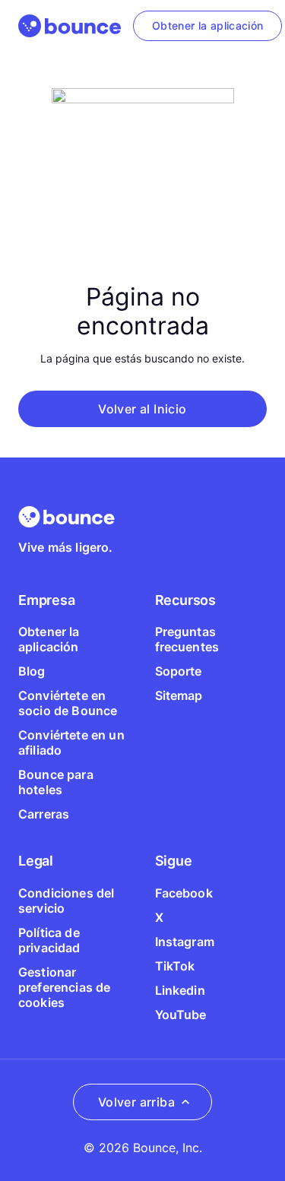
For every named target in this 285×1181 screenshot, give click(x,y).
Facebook (184, 893)
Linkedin (180, 990)
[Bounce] (69, 25)
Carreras (43, 814)
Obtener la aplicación (49, 639)
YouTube (181, 1014)
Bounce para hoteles (55, 782)
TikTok (175, 966)
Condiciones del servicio (66, 900)
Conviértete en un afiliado (71, 742)
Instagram (184, 941)
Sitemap (179, 695)
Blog (32, 671)
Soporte (178, 671)
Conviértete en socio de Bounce (67, 703)
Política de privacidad (49, 940)
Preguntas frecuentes (187, 639)
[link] (207, 26)
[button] (142, 409)
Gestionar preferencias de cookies (64, 987)
